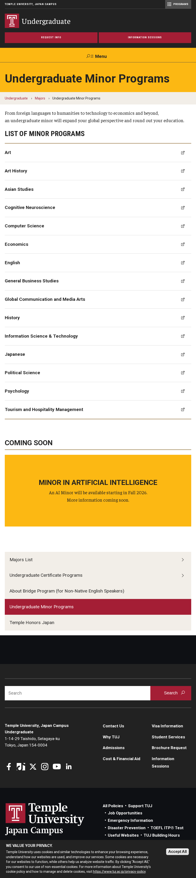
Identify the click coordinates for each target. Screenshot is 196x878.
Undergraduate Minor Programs (42, 606)
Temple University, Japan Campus (31, 4)
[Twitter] (33, 767)
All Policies (113, 805)
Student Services (168, 737)
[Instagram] (45, 767)
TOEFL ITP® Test (167, 827)
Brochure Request (169, 747)
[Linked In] (69, 767)
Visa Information (167, 726)
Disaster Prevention (127, 827)
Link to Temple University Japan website (52, 819)
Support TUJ (140, 805)
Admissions (114, 747)
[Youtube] (57, 767)
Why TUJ (111, 737)
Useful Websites (123, 835)
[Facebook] (9, 767)
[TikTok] (21, 767)
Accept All (177, 852)
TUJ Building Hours (162, 835)
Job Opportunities (125, 813)
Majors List (21, 559)
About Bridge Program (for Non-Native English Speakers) (67, 591)
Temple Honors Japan (32, 622)
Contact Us (113, 726)
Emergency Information (130, 820)
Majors (40, 98)
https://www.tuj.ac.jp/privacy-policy (119, 871)
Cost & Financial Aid (121, 758)
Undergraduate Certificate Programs (46, 575)
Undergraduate (16, 98)
